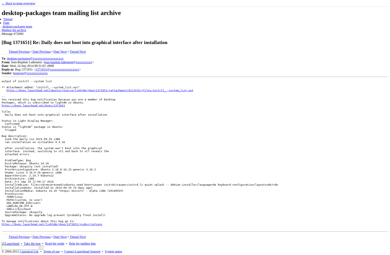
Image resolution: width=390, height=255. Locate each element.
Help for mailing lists (82, 243)
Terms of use (51, 251)
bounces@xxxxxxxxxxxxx (30, 73)
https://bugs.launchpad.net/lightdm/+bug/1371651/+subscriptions (52, 224)
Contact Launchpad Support (82, 251)
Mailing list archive (14, 30)
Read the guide (54, 243)
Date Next (60, 51)
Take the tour (32, 243)
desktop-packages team (17, 26)
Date (6, 23)
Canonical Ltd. (29, 251)
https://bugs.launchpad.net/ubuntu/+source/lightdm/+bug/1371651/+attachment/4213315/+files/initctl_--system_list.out (99, 90)
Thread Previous (19, 51)
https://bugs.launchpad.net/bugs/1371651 (33, 105)
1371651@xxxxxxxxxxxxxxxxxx (57, 69)
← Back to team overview (18, 3)
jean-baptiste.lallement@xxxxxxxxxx (68, 62)
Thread (7, 19)
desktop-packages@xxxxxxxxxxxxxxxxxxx (35, 58)
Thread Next (77, 51)
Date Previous (41, 51)
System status (113, 251)
